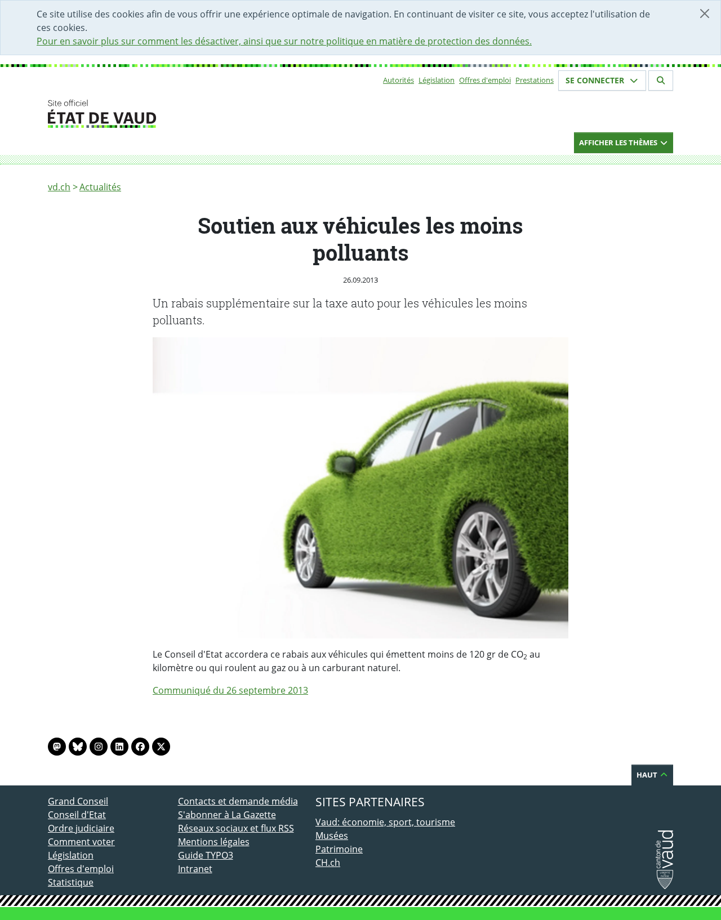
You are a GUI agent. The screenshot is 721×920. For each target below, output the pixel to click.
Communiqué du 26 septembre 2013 (230, 690)
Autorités (398, 80)
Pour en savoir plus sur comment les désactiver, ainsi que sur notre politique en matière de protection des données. (284, 41)
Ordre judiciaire (81, 828)
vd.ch (59, 187)
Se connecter (596, 80)
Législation (437, 80)
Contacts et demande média (238, 801)
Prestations (534, 80)
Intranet (195, 869)
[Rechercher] (660, 80)
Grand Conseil (78, 801)
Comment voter (81, 842)
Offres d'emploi (485, 80)
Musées (331, 835)
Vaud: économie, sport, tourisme (385, 822)
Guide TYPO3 (205, 855)
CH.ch (327, 862)
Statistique (71, 882)
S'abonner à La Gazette (227, 815)
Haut (648, 775)
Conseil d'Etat (77, 815)
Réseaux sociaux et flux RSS (236, 828)
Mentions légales (214, 842)
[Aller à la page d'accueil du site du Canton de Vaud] (173, 114)
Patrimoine (339, 849)
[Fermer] (704, 13)
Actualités (100, 187)
